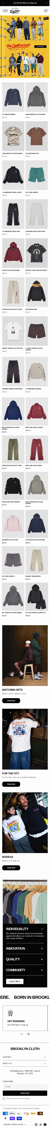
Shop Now (11, 678)
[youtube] (43, 1124)
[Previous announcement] (3, 3)
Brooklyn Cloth (17, 1108)
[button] (6, 11)
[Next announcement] (46, 3)
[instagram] (34, 1124)
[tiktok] (38, 1124)
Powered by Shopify (33, 1108)
